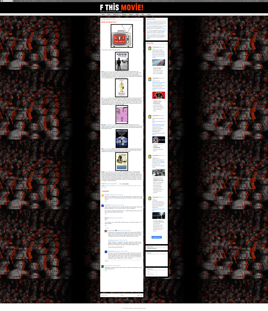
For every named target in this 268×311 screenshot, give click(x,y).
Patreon (149, 14)
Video (137, 14)
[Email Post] (120, 183)
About (108, 14)
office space (103, 187)
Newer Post (104, 295)
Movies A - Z (116, 14)
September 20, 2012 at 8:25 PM (117, 205)
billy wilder (107, 185)
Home (103, 14)
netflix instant (130, 185)
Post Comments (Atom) (124, 299)
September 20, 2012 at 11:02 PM (123, 230)
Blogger (144, 308)
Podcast (124, 14)
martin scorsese (124, 185)
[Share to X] (125, 184)
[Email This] (122, 184)
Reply (106, 201)
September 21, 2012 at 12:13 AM (120, 240)
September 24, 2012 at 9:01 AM (113, 265)
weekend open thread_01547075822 (156, 22)
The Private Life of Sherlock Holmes (112, 171)
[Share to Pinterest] (128, 184)
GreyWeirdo (107, 194)
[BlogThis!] (124, 184)
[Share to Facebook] (126, 184)
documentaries (112, 185)
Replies (107, 228)
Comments (150, 274)
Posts (149, 272)
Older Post (139, 295)
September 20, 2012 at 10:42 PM (116, 217)
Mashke (148, 34)
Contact (131, 14)
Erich (106, 265)
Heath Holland (108, 205)
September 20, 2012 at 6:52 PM (116, 194)
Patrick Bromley (111, 230)
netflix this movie (137, 185)
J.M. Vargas (110, 240)
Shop (143, 14)
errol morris (118, 185)
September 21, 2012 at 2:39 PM (121, 251)
